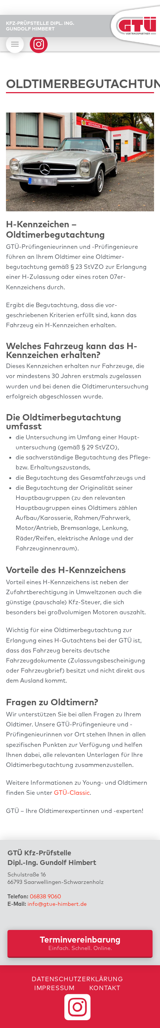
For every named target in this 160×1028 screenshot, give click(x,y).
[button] (15, 44)
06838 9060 (45, 896)
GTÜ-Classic (72, 792)
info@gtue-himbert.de (57, 903)
